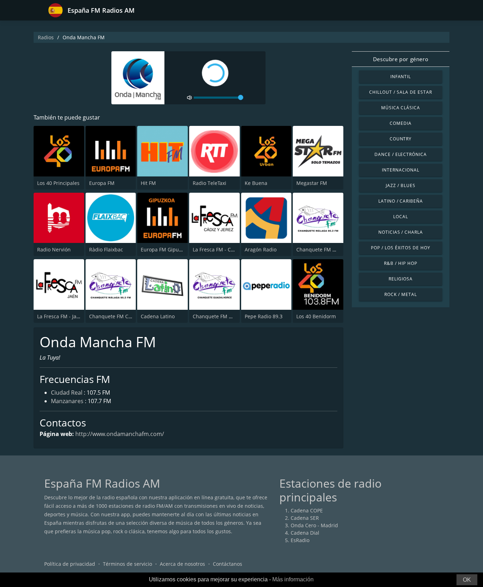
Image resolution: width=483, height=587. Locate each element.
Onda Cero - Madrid (314, 525)
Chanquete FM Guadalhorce (226, 316)
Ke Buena (256, 183)
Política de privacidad (69, 563)
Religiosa (401, 279)
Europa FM (102, 183)
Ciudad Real (66, 392)
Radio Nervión (54, 249)
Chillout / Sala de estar (400, 92)
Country (401, 139)
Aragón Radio (261, 249)
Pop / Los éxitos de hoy (400, 248)
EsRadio (300, 540)
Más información (293, 579)
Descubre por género (400, 59)
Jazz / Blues (400, 185)
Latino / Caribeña (400, 201)
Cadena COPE (307, 510)
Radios (46, 37)
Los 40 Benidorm (316, 316)
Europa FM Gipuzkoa (165, 249)
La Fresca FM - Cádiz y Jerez (225, 249)
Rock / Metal (400, 294)
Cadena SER (305, 518)
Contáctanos (227, 563)
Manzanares (67, 401)
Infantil (400, 77)
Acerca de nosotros (182, 563)
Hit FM (148, 183)
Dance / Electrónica (400, 154)
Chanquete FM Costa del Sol (122, 316)
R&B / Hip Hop (400, 263)
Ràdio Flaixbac (106, 249)
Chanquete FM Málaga (323, 249)
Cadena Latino (158, 316)
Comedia (401, 123)
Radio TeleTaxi (209, 183)
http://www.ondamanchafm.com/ (119, 434)
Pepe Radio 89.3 (264, 316)
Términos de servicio (127, 563)
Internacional (400, 170)
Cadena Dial (305, 532)
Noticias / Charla (400, 232)
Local (400, 217)
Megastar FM (311, 183)
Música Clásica (400, 108)
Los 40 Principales (58, 183)
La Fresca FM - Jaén (59, 316)
